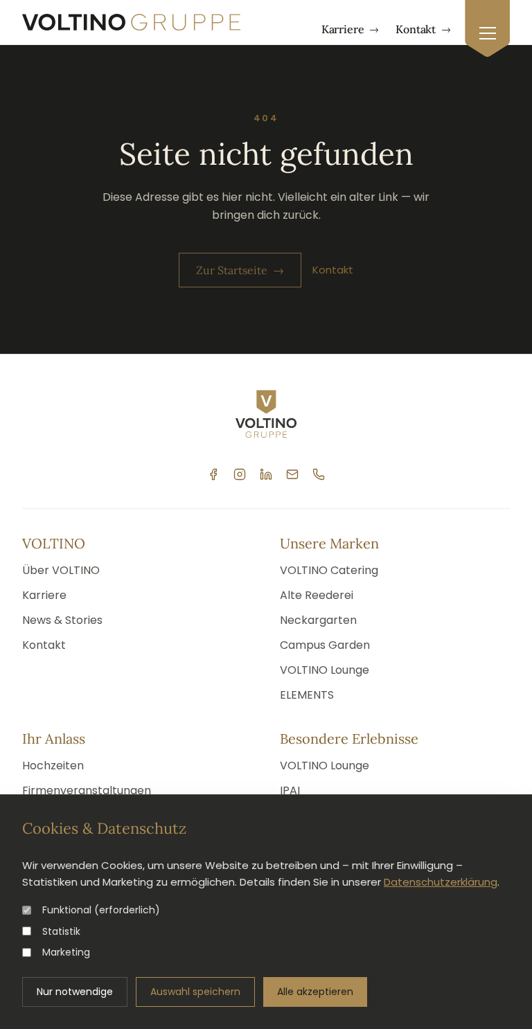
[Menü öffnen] (487, 28)
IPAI (290, 790)
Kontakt (423, 29)
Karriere (350, 29)
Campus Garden (325, 645)
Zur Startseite (240, 270)
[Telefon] (318, 474)
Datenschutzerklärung (440, 882)
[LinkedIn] (266, 474)
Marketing (66, 952)
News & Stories (62, 620)
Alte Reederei (316, 595)
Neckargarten (318, 620)
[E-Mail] (292, 474)
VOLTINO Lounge (324, 670)
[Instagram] (239, 474)
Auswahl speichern (195, 992)
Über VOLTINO (61, 570)
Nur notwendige (75, 992)
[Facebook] (213, 474)
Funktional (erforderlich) (101, 910)
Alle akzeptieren (315, 992)
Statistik (61, 931)
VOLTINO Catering (329, 570)
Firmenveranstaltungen (86, 790)
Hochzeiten (53, 765)
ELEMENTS (307, 695)
